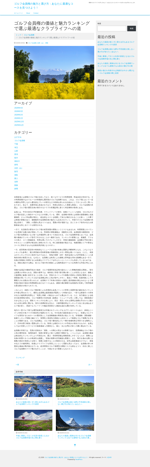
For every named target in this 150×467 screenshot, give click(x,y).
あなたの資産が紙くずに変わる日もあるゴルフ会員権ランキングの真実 (116, 43)
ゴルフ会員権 (32, 43)
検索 (99, 23)
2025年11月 (19, 125)
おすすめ (17, 137)
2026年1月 (18, 118)
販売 (16, 171)
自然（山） (40, 43)
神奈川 (17, 161)
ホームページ (18, 13)
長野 (16, 182)
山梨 (16, 151)
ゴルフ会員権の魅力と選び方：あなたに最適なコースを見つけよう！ (66, 457)
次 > (90, 365)
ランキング (20, 358)
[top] (75, 445)
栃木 (16, 158)
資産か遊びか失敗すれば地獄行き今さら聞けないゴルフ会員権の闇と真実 (116, 72)
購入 (16, 178)
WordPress (78, 459)
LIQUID (109, 457)
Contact (35, 13)
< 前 (17, 365)
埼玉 (16, 147)
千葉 (16, 144)
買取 (46, 43)
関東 (16, 185)
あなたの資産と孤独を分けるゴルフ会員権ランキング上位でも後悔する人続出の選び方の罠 (74, 438)
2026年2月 (18, 115)
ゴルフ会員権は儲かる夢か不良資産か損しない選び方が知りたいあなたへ (116, 50)
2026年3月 (18, 111)
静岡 (16, 189)
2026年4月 (18, 108)
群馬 (16, 165)
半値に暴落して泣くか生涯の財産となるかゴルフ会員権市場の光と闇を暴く (116, 57)
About (28, 13)
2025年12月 (19, 122)
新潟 (16, 154)
